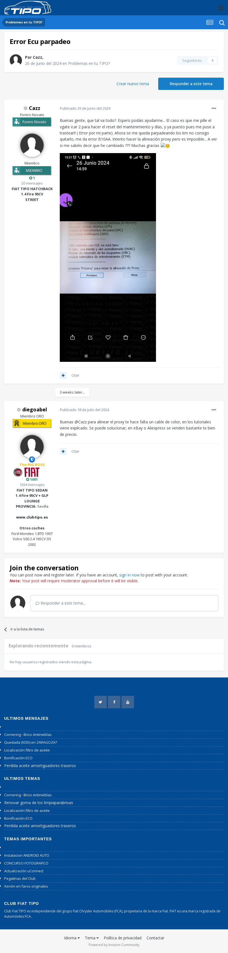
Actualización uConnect (23, 870)
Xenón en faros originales (26, 886)
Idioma (71, 937)
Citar (75, 375)
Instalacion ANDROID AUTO (26, 855)
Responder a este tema (191, 83)
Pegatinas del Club (20, 878)
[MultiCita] (63, 375)
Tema (90, 937)
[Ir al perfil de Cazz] (16, 60)
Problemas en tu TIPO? (89, 63)
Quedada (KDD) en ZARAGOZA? (30, 742)
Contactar (155, 937)
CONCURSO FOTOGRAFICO (26, 863)
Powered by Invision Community (114, 944)
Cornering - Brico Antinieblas (28, 734)
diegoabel (34, 409)
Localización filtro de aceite (27, 750)
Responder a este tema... (62, 603)
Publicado (85, 108)
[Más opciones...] (213, 108)
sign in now (129, 575)
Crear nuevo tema (133, 83)
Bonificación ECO (18, 757)
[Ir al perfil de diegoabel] (31, 446)
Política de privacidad (123, 937)
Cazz (37, 57)
